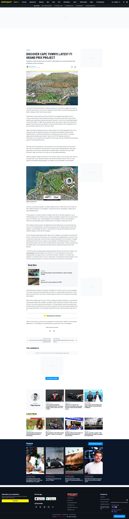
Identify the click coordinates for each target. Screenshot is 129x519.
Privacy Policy (72, 514)
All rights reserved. (71, 516)
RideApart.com (70, 509)
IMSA (53, 2)
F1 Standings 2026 (69, 5)
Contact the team (104, 501)
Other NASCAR (100, 2)
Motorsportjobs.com (72, 502)
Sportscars (83, 2)
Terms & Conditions (56, 514)
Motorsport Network (61, 516)
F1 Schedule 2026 (58, 5)
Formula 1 (16, 2)
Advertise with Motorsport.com (107, 499)
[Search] (123, 2)
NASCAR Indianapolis (90, 5)
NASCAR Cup (33, 2)
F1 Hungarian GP (79, 5)
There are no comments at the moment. (52, 353)
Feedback (102, 497)
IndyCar (41, 2)
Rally (75, 2)
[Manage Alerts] (54, 330)
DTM (59, 2)
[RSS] (52, 506)
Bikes (91, 2)
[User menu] (126, 2)
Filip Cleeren (32, 66)
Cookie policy (65, 514)
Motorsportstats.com (72, 507)
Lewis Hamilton (30, 253)
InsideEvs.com (70, 497)
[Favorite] (71, 66)
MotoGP (24, 2)
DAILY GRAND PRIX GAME (47, 5)
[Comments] (75, 66)
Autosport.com (70, 505)
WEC (48, 2)
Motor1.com (70, 500)
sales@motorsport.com (105, 504)
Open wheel (66, 2)
